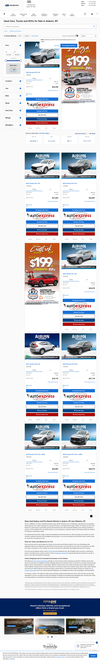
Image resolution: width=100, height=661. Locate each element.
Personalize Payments (68, 45)
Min (6, 52)
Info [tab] (50, 78)
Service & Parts (55, 14)
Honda (27, 36)
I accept (93, 656)
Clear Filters (35, 36)
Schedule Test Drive (42, 111)
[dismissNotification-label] (97, 643)
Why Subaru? (72, 14)
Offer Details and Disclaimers (70, 102)
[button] (42, 75)
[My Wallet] (86, 13)
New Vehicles (13, 14)
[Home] (12, 5)
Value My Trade (42, 115)
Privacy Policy (61, 657)
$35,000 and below (16, 31)
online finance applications (40, 561)
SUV (6, 31)
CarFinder (52, 551)
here (13, 659)
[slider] (6, 61)
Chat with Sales (43, 119)
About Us (64, 14)
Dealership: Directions (61, 553)
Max (15, 52)
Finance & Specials (44, 14)
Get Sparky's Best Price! (42, 99)
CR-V (19, 36)
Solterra (49, 627)
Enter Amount (13, 71)
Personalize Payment (53, 90)
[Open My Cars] (91, 14)
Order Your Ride (23, 14)
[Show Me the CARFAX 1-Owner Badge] (29, 95)
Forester (80, 627)
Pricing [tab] (34, 78)
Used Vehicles (33, 14)
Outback (19, 627)
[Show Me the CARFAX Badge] (29, 477)
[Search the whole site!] (97, 14)
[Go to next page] (95, 516)
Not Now (56, 45)
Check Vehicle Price (43, 123)
